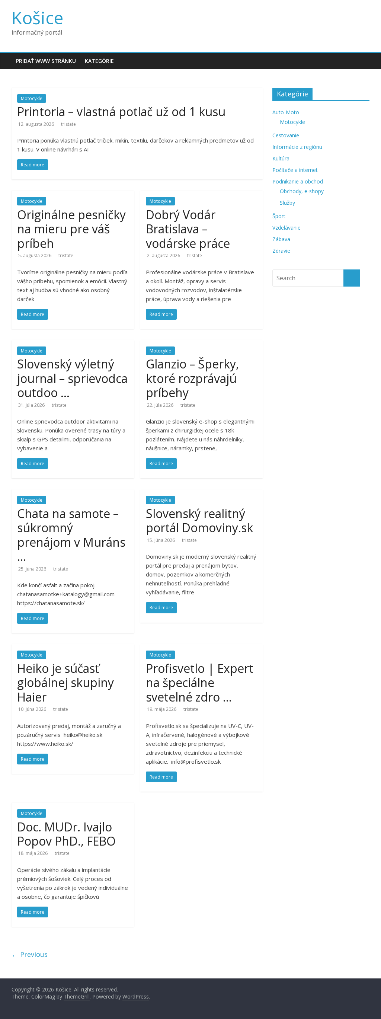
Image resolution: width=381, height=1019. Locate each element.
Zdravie (281, 250)
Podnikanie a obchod (297, 181)
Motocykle (31, 98)
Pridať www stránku (46, 60)
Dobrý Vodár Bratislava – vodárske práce (188, 229)
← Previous (30, 954)
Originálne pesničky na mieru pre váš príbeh (71, 229)
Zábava (281, 239)
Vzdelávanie (286, 227)
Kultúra (280, 158)
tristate (68, 124)
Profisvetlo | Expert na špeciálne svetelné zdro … (199, 682)
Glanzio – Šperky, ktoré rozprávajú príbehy (192, 378)
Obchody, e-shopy (302, 191)
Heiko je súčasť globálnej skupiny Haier (65, 682)
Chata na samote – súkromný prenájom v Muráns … (71, 534)
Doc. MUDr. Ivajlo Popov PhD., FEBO (66, 834)
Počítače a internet (295, 169)
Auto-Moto (285, 112)
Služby (287, 202)
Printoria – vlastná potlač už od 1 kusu (121, 111)
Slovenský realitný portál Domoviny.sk (199, 520)
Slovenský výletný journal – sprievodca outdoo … (72, 378)
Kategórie (99, 60)
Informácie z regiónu (297, 146)
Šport (278, 216)
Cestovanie (285, 135)
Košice (37, 17)
